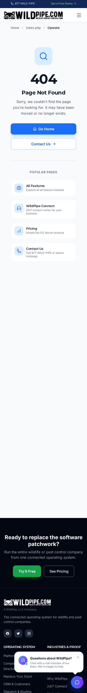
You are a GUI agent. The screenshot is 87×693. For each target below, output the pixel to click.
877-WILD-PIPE (25, 3)
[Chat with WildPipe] (77, 682)
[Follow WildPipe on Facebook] (8, 633)
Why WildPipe (57, 678)
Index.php (33, 28)
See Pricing (59, 571)
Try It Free (27, 571)
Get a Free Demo (61, 3)
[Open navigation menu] (79, 15)
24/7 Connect (57, 686)
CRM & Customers (17, 684)
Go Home (46, 129)
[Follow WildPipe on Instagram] (29, 633)
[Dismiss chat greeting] (78, 657)
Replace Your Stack (18, 676)
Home (15, 28)
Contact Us (41, 144)
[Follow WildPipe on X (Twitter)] (18, 633)
